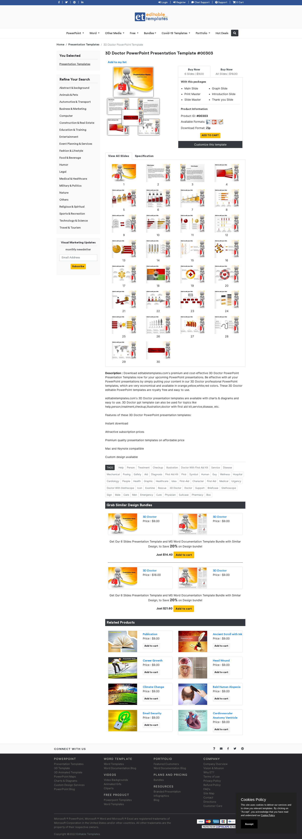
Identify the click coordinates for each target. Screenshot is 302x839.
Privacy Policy (212, 780)
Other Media (113, 33)
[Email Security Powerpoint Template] (122, 720)
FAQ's (206, 789)
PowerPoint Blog (64, 789)
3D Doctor (175, 487)
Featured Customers (166, 764)
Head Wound (221, 660)
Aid (146, 474)
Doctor (188, 487)
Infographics (161, 795)
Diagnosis (156, 474)
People (126, 481)
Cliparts (109, 788)
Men (134, 494)
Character (198, 481)
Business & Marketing (72, 108)
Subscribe (78, 266)
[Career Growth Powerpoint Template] (122, 667)
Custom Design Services (69, 785)
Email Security (152, 713)
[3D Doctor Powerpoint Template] (122, 523)
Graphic (148, 481)
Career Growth (153, 660)
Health (137, 481)
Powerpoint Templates (118, 800)
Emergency (146, 494)
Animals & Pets (68, 94)
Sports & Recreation (72, 213)
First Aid (211, 481)
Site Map (208, 793)
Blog (156, 800)
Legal (62, 171)
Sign (109, 494)
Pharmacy (197, 494)
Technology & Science (73, 220)
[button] (234, 33)
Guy (214, 474)
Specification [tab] (144, 156)
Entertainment (68, 136)
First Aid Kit (171, 474)
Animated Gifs (112, 784)
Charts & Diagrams (65, 780)
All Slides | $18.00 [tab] (227, 71)
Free (133, 33)
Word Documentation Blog (120, 768)
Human (205, 474)
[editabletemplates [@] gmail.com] (223, 748)
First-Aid (184, 481)
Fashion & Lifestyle (71, 150)
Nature (64, 192)
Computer (66, 115)
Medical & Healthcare (73, 178)
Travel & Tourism (70, 227)
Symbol (193, 474)
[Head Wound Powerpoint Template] (192, 667)
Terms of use (211, 776)
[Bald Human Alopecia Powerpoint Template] (192, 694)
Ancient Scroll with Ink (227, 634)
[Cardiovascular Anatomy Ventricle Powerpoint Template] (192, 720)
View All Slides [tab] (118, 156)
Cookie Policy (268, 815)
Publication (150, 634)
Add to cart (184, 555)
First (183, 474)
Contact (208, 797)
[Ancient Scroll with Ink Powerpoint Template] (192, 641)
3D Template (62, 768)
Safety (137, 474)
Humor (63, 164)
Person (131, 467)
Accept (249, 824)
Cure (159, 494)
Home (60, 44)
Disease (227, 467)
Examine (150, 487)
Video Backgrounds (116, 780)
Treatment (144, 467)
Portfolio (202, 33)
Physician (170, 494)
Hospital (237, 474)
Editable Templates (88, 834)
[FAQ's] (216, 748)
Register (181, 2)
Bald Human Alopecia (226, 687)
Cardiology (113, 481)
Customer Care (212, 806)
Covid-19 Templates (175, 33)
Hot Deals (222, 33)
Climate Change (153, 687)
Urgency (236, 481)
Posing (127, 474)
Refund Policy (212, 785)
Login (164, 2)
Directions (209, 801)
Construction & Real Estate (76, 122)
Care (126, 494)
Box (208, 494)
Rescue (162, 487)
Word (93, 33)
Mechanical (113, 474)
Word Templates (114, 764)
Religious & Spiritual (72, 206)
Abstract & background (74, 87)
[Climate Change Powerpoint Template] (122, 694)
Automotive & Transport (75, 101)
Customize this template (210, 144)
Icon (139, 487)
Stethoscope (228, 487)
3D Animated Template (68, 772)
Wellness (225, 474)
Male (117, 494)
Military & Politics (70, 185)
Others (63, 199)
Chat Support (202, 2)
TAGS (110, 467)
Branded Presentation (167, 791)
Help (121, 467)
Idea (174, 481)
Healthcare (162, 481)
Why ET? (208, 772)
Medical (223, 481)
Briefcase (213, 487)
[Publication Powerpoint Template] (122, 641)
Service (215, 467)
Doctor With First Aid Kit (194, 467)
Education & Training (72, 129)
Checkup (158, 467)
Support (222, 2)
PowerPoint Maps (65, 776)
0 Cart (240, 2)
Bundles (149, 33)
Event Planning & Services (75, 143)
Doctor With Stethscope (120, 487)
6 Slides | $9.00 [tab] (194, 71)
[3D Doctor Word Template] (192, 523)
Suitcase (184, 494)
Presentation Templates (83, 44)
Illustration (172, 467)
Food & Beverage (70, 157)
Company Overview (215, 764)
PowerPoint (74, 33)
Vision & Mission (213, 768)
